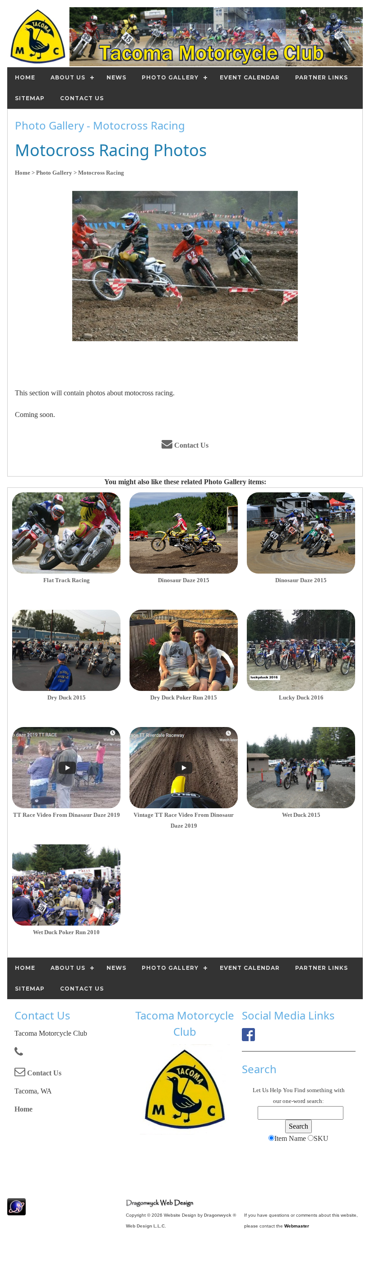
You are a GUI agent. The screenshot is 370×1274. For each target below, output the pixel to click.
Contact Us (190, 445)
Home (23, 1109)
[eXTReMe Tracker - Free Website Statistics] (16, 1210)
